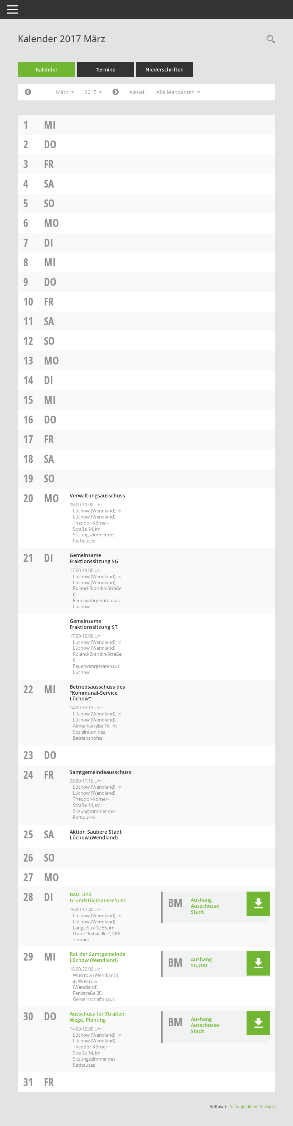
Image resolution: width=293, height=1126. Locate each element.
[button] (258, 904)
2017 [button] (91, 92)
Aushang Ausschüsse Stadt (205, 905)
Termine (105, 69)
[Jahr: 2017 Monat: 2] (28, 92)
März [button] (63, 92)
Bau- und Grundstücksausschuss (98, 897)
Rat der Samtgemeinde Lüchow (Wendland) (97, 957)
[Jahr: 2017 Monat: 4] (115, 92)
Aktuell (137, 92)
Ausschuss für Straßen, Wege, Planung (98, 1016)
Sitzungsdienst (252, 1106)
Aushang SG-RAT (201, 962)
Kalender (47, 69)
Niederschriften (164, 69)
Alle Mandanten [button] (176, 92)
